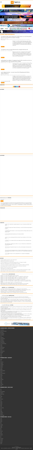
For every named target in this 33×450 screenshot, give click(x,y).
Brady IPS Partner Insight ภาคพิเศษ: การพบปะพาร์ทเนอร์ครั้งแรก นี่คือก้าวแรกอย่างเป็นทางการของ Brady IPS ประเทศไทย (16, 299)
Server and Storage (19, 39)
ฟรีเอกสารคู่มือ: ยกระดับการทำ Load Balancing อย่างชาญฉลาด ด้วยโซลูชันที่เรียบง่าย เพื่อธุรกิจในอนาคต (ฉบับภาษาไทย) (16, 289)
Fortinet (1, 368)
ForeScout (14, 62)
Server (16, 39)
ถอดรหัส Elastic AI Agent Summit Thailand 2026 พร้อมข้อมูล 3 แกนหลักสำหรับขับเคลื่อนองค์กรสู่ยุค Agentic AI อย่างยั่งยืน (15, 269)
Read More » (2, 46)
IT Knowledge (17, 62)
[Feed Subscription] (32, 34)
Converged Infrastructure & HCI (9, 39)
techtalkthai (2, 50)
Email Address (2, 199)
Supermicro (25, 39)
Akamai (1, 359)
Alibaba (1, 421)
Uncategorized (10, 50)
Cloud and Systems (4, 39)
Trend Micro (1, 384)
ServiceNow (1, 438)
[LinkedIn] (18, 86)
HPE (0, 395)
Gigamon (1, 369)
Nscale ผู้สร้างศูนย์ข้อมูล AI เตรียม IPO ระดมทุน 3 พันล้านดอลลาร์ (9, 259)
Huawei (1, 396)
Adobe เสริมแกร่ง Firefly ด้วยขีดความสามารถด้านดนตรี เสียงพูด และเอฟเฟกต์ (10, 263)
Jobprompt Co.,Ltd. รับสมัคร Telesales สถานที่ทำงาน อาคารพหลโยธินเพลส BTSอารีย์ (11, 282)
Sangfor (1, 378)
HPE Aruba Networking (3, 343)
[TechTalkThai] (16, 2)
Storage (22, 39)
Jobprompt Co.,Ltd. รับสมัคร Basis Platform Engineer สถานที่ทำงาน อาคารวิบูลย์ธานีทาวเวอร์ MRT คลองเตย (14, 277)
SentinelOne (1, 379)
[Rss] (13, 86)
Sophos (1, 380)
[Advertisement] (7, 190)
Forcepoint (1, 365)
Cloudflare (1, 363)
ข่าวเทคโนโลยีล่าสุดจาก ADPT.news (7, 305)
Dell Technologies (2, 391)
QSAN (1, 410)
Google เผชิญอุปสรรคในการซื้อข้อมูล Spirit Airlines (7, 268)
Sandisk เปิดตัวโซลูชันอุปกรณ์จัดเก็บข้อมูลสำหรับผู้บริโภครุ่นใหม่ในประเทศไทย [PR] (11, 316)
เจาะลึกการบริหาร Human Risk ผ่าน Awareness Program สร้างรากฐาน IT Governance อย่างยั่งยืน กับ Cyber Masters (15, 264)
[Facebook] (15, 86)
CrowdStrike (1, 364)
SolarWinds (1, 352)
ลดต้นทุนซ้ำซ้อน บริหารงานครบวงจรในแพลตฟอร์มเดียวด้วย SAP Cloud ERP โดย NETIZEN (12, 291)
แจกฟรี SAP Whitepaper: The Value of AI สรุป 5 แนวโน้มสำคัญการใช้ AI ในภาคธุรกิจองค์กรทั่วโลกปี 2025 (14, 292)
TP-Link (1, 353)
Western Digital (2, 415)
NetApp (1, 402)
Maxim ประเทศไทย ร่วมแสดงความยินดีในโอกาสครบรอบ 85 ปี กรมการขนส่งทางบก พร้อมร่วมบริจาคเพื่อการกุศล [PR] (15, 315)
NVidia (1, 405)
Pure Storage (2, 407)
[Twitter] (16, 86)
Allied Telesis (1, 332)
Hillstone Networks (2, 370)
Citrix (1, 423)
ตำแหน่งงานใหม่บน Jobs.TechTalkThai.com (8, 274)
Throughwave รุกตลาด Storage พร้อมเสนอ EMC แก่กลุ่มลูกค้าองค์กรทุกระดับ (14, 49)
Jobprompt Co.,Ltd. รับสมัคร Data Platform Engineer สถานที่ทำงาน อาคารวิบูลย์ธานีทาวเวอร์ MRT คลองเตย (14, 278)
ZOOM (1, 443)
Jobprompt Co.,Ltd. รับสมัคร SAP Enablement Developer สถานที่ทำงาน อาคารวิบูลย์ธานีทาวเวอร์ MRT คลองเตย (14, 276)
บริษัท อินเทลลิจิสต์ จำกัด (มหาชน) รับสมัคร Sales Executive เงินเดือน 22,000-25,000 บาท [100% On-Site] (14, 284)
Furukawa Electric (2, 342)
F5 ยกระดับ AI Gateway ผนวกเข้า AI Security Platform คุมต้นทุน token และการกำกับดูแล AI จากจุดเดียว (13, 262)
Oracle (1, 406)
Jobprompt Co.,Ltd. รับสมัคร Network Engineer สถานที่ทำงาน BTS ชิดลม (10, 275)
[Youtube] (19, 86)
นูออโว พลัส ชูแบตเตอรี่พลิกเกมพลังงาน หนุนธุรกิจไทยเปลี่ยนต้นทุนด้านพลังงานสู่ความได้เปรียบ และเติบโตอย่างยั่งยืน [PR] (16, 300)
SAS (0, 437)
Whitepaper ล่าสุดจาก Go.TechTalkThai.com (8, 287)
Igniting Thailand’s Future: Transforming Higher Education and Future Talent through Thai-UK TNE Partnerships (14, 283)
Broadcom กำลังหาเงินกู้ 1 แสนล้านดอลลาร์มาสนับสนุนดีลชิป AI (8, 267)
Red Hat (1, 433)
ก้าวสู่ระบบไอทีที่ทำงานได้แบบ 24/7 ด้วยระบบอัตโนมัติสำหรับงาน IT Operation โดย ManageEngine (17, 253)
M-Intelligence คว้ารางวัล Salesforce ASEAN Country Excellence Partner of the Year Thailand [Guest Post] (18, 240)
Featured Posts (11, 62)
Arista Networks (2, 333)
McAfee (1, 374)
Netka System (2, 348)
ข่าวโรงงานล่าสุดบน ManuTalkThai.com (8, 295)
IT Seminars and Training (21, 62)
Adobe (1, 418)
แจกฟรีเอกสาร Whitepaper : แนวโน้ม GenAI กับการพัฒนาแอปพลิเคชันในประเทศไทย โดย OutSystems (13, 290)
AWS (0, 422)
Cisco (1, 336)
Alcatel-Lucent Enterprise (3, 331)
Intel (0, 400)
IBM (0, 428)
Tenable (1, 383)
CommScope (1, 337)
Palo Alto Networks (2, 373)
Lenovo (1, 401)
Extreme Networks (2, 338)
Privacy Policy (4, 205)
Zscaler (1, 385)
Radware (1, 375)
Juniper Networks (2, 347)
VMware (31, 62)
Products (14, 39)
